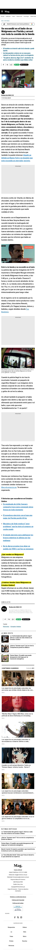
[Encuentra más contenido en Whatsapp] (11, 65)
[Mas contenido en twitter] (18, 917)
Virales (11, 941)
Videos (25, 927)
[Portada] (18, 868)
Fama (11, 936)
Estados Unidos (16, 627)
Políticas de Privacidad (18, 900)
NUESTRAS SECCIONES (18, 923)
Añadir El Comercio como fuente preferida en (18, 24)
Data (24, 932)
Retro (24, 936)
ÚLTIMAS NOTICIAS (9, 829)
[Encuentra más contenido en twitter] (7, 65)
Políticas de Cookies (17, 903)
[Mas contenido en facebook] (14, 917)
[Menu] (3, 11)
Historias (6, 627)
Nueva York (19, 16)
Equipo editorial (18, 869)
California (8, 16)
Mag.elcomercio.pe (9, 487)
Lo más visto (7, 633)
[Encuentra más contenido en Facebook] (3, 65)
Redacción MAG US (7, 95)
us (11, 932)
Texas (13, 16)
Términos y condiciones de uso (18, 896)
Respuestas (11, 927)
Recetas (24, 941)
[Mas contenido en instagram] (21, 917)
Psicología (26, 16)
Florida (2, 16)
